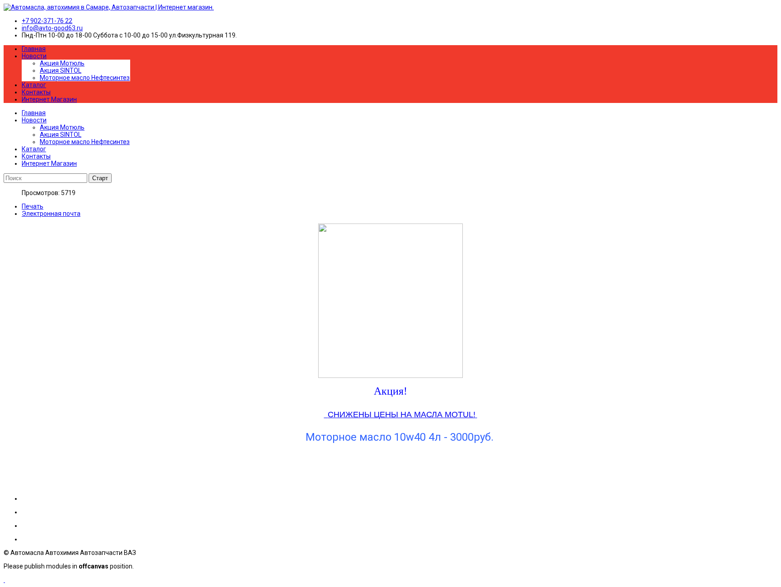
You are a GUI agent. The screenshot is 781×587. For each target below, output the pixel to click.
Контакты (36, 92)
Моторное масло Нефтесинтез (85, 77)
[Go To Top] (4, 579)
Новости (34, 56)
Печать (32, 206)
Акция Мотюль (62, 63)
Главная (34, 48)
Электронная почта (51, 213)
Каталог (34, 85)
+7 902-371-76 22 (47, 20)
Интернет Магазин (49, 99)
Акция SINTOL (60, 70)
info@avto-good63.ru (52, 28)
